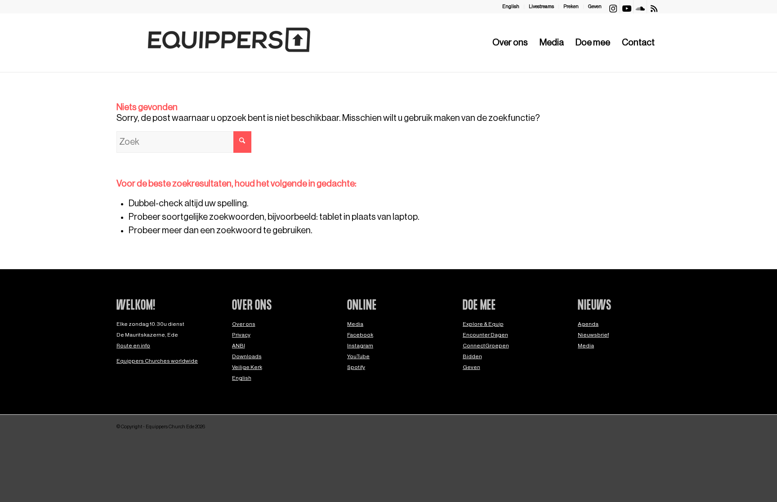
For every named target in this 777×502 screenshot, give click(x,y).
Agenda (588, 324)
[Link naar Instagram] (613, 6)
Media (355, 324)
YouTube (358, 356)
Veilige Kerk (247, 367)
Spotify (356, 367)
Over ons (243, 324)
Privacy (241, 335)
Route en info (133, 345)
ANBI (238, 345)
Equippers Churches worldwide (157, 361)
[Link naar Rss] (654, 6)
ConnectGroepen (486, 345)
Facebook (360, 335)
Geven (595, 6)
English (510, 6)
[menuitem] (511, 6)
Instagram (360, 345)
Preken (571, 6)
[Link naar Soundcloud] (640, 6)
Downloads (247, 356)
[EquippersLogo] (228, 42)
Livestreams (541, 6)
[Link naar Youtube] (626, 6)
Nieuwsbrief (593, 335)
